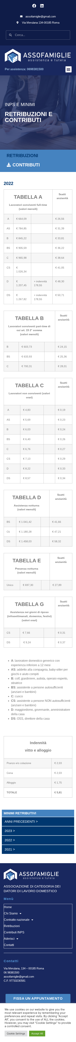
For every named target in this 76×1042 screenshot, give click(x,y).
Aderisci (9, 938)
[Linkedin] (42, 6)
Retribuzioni (12, 926)
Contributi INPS (14, 932)
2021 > (10, 849)
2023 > (10, 831)
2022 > (10, 840)
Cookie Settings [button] (16, 1033)
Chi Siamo (11, 913)
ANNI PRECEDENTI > (21, 821)
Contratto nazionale (17, 919)
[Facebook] (34, 6)
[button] (68, 69)
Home (8, 907)
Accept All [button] (37, 1033)
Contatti (9, 945)
